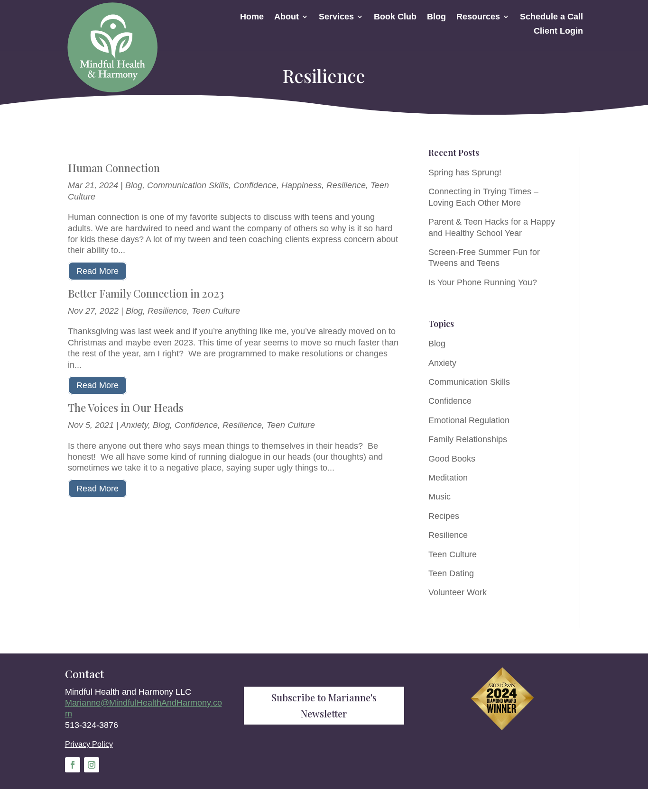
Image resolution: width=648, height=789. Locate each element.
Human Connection (114, 168)
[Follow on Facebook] (72, 764)
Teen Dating (451, 573)
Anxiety (134, 425)
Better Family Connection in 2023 (146, 293)
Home (252, 17)
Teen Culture (216, 311)
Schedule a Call (551, 17)
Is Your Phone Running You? (482, 282)
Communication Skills (188, 185)
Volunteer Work (457, 592)
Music (439, 496)
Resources (478, 17)
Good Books (451, 458)
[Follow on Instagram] (91, 764)
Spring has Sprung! (464, 172)
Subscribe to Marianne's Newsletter (324, 705)
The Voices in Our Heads (126, 407)
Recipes (443, 516)
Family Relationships (467, 439)
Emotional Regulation (468, 420)
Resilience (346, 185)
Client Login (558, 31)
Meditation (448, 477)
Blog (436, 17)
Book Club (395, 17)
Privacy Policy (89, 744)
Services (336, 17)
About (286, 17)
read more (97, 271)
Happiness (301, 185)
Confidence (255, 185)
